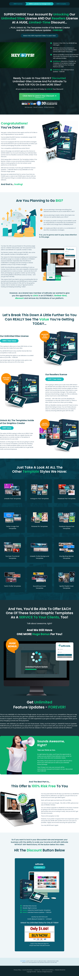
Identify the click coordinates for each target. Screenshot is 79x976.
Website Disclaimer (60, 970)
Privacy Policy (17, 970)
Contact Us (37, 970)
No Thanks (23, 961)
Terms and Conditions (48, 970)
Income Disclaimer (28, 970)
